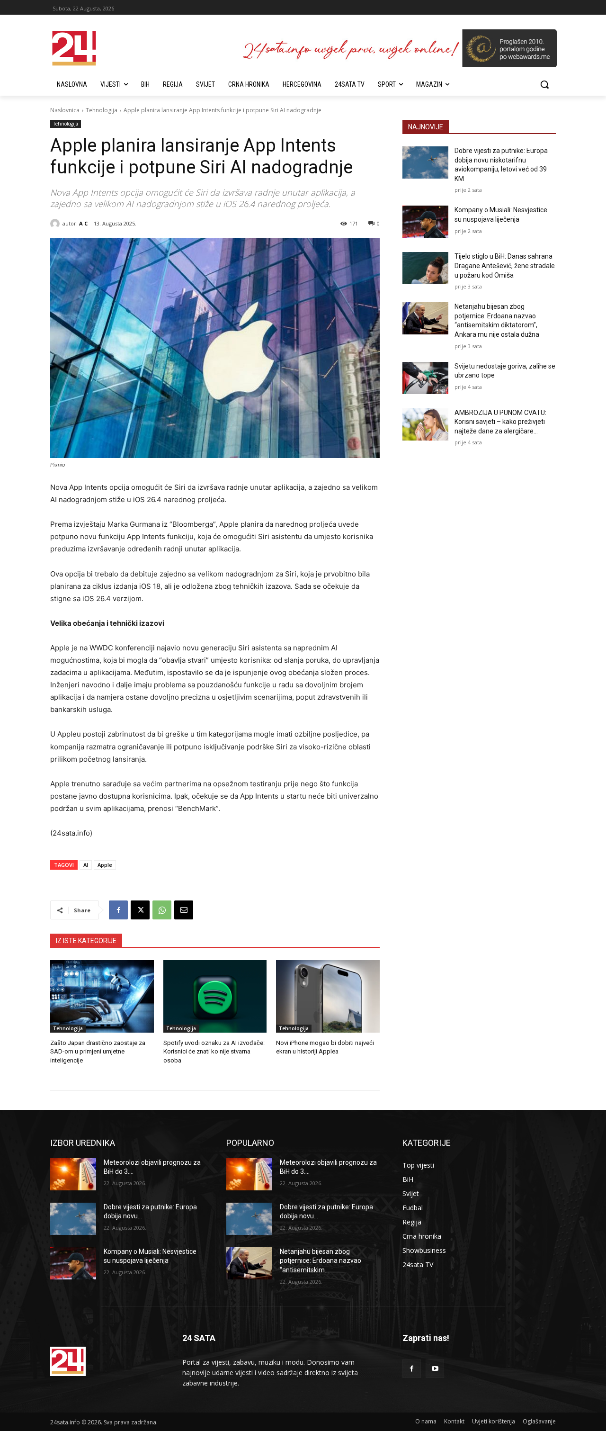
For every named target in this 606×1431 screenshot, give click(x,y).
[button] (544, 84)
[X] (140, 909)
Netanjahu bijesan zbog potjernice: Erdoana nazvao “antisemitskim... (320, 1261)
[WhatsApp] (161, 909)
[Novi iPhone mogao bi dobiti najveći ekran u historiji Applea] (328, 996)
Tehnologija (101, 110)
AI (85, 864)
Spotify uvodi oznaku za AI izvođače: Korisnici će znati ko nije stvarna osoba (214, 1051)
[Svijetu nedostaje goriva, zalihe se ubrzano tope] (425, 378)
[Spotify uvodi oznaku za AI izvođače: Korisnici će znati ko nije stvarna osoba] (215, 996)
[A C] (56, 223)
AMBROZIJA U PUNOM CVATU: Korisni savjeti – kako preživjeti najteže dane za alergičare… (500, 422)
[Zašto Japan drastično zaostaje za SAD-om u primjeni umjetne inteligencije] (102, 996)
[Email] (183, 909)
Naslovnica (65, 110)
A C (83, 223)
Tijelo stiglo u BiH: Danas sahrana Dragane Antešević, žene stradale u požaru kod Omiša (504, 265)
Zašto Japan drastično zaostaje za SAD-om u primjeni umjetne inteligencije (97, 1051)
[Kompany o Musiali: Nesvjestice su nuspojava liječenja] (425, 222)
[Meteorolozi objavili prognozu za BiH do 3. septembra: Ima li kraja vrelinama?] (73, 1174)
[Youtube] (435, 1368)
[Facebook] (118, 909)
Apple (105, 864)
